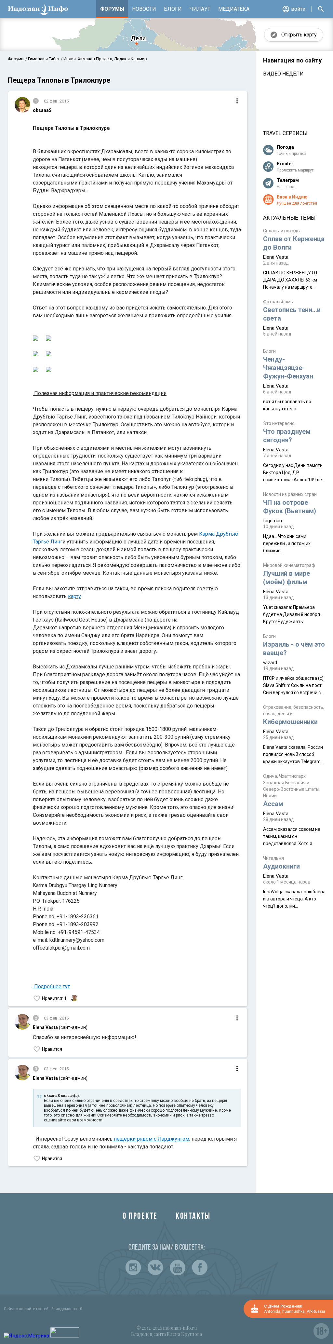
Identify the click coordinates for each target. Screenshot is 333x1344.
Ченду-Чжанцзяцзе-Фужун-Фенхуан (288, 367)
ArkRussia (316, 1311)
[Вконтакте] (155, 1267)
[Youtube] (177, 1267)
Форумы (112, 9)
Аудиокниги (281, 866)
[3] (48, 355)
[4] (35, 370)
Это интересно (279, 423)
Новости (144, 9)
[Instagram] (133, 1267)
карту (74, 596)
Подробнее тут (52, 986)
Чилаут (200, 9)
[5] (48, 370)
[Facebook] (199, 1267)
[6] (35, 339)
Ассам (273, 804)
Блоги (173, 9)
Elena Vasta (275, 257)
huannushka (293, 1311)
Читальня (273, 858)
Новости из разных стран (290, 494)
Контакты (193, 1216)
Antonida (272, 1311)
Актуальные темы (289, 218)
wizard (270, 662)
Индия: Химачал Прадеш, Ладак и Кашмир (104, 58)
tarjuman (272, 521)
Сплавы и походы (281, 230)
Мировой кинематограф (289, 565)
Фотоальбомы (278, 301)
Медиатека (233, 9)
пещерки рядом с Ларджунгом (151, 1139)
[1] (48, 339)
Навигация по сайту (292, 60)
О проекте (140, 1216)
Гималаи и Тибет (44, 58)
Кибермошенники (290, 722)
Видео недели (283, 74)
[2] (35, 355)
